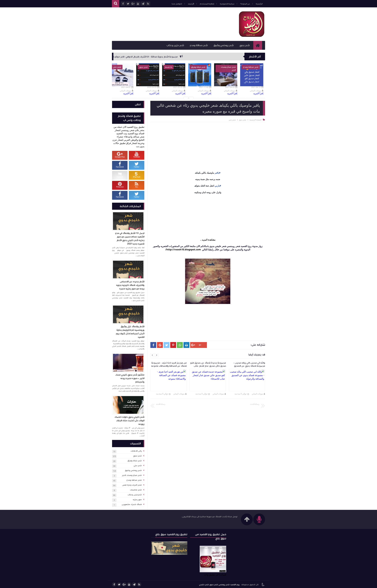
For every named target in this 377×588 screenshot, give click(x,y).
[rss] (139, 584)
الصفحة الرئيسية (255, 119)
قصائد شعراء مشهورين (132, 504)
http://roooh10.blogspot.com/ (183, 249)
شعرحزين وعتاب (135, 494)
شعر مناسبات (136, 489)
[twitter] (119, 584)
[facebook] (114, 584)
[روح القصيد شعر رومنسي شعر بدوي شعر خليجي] (252, 36)
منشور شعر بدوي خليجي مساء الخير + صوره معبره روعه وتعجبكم (129, 378)
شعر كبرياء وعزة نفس (132, 484)
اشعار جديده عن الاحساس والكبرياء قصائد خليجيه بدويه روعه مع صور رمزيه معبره (130, 285)
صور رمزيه (137, 499)
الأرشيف (191, 4)
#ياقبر (217, 172)
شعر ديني (138, 465)
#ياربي (218, 185)
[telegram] (134, 584)
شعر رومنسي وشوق (224, 45)
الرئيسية (259, 4)
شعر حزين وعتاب (175, 45)
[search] (115, 3)
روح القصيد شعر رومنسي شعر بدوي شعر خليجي (219, 584)
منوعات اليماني (257, 394)
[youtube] (129, 584)
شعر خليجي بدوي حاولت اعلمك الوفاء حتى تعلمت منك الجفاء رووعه (129, 420)
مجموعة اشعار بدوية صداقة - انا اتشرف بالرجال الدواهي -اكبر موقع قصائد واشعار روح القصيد (174, 56)
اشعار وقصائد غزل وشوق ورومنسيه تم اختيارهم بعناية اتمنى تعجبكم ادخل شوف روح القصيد (130, 332)
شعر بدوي (244, 45)
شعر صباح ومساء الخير (132, 475)
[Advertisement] (165, 23)
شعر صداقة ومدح (199, 45)
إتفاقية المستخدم (207, 4)
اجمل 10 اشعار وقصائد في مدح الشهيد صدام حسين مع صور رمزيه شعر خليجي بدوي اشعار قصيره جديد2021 (129, 238)
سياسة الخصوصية (227, 4)
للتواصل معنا (177, 4)
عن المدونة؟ (245, 4)
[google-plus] (124, 584)
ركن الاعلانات (136, 450)
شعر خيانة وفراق (135, 460)
